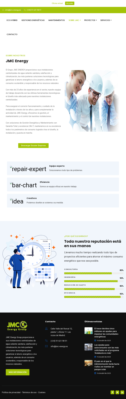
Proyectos (89, 20)
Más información (17, 372)
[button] (33, 145)
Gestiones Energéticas (33, 20)
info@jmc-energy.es (13, 10)
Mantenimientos (56, 20)
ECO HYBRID (12, 20)
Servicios (105, 20)
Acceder (69, 3)
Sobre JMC (74, 20)
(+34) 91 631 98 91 (34, 10)
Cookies (41, 392)
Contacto (12, 34)
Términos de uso (29, 392)
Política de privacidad (11, 392)
